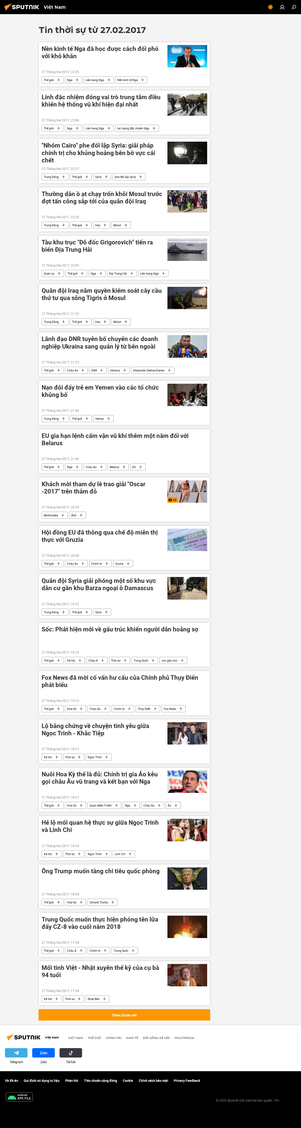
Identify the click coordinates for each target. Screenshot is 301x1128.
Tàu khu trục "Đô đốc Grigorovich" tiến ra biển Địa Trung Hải (97, 246)
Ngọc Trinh (95, 757)
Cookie (128, 1080)
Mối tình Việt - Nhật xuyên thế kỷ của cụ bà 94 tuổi (100, 971)
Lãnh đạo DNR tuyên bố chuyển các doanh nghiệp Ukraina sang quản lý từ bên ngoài (100, 342)
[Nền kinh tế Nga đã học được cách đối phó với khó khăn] (187, 56)
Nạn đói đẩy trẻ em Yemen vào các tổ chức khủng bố (100, 391)
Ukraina (115, 370)
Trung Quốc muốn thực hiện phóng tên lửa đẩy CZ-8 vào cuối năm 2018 (100, 923)
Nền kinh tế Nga (127, 80)
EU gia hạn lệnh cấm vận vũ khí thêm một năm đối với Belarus (115, 439)
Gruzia (119, 563)
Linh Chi (120, 854)
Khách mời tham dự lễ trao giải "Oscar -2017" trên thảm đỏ (93, 487)
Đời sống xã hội (156, 1038)
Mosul (117, 225)
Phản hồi (71, 1080)
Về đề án (11, 1080)
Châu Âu (72, 370)
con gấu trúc (170, 660)
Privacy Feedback (187, 1080)
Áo (169, 805)
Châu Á (93, 660)
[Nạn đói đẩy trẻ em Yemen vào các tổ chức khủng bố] (187, 395)
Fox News (170, 709)
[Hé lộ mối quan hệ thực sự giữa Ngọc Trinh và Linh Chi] (187, 830)
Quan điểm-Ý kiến (101, 805)
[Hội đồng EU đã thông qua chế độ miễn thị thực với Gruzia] (187, 540)
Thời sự (115, 660)
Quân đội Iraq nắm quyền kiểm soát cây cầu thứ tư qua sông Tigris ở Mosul (102, 294)
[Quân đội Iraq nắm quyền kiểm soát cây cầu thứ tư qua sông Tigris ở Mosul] (187, 298)
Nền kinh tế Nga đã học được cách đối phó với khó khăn (100, 52)
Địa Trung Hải (118, 273)
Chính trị (96, 563)
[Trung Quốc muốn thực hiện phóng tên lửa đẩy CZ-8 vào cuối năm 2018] (187, 927)
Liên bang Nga (95, 80)
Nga (69, 80)
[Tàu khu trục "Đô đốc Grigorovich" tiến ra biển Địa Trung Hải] (187, 250)
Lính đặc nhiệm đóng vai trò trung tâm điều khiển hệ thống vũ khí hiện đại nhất (101, 100)
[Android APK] (19, 1097)
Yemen (99, 418)
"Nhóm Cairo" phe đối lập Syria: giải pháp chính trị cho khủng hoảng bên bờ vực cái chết (98, 153)
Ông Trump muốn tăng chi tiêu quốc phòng (101, 871)
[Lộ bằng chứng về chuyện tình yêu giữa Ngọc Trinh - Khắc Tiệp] (187, 733)
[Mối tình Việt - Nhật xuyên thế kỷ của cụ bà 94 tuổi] (187, 975)
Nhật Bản (94, 999)
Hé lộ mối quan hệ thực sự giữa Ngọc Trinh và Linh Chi (100, 826)
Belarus (114, 467)
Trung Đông (51, 177)
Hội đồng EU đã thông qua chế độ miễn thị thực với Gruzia (100, 536)
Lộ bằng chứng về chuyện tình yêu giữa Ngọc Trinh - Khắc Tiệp (95, 729)
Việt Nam (75, 1038)
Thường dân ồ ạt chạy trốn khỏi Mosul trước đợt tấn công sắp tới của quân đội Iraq (102, 197)
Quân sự (49, 273)
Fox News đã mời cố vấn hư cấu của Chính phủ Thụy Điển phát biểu (120, 681)
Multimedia (51, 515)
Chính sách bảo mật (153, 1080)
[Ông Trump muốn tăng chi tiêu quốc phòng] (187, 878)
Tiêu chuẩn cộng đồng (100, 1080)
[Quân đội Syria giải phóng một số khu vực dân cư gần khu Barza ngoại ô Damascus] (187, 588)
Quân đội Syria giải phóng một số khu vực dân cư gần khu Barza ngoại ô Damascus (99, 584)
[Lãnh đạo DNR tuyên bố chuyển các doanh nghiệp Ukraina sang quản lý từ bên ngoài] (187, 346)
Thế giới (49, 80)
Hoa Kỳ (71, 709)
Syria (98, 177)
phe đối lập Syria (125, 177)
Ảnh (73, 515)
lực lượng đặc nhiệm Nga (133, 128)
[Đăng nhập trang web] (282, 7)
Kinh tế (132, 1038)
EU (134, 467)
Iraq (97, 225)
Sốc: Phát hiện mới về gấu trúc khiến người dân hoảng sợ (120, 629)
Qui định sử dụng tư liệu (41, 1080)
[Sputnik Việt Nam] (23, 11)
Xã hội (71, 660)
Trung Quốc (141, 660)
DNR (94, 370)
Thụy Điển (144, 709)
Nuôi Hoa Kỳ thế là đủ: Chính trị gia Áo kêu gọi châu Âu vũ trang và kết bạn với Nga (100, 778)
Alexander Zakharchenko (149, 370)
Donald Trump (99, 902)
